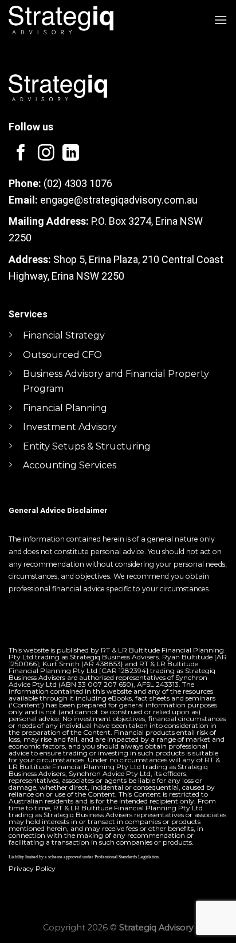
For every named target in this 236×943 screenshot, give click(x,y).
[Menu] (220, 20)
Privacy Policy (32, 868)
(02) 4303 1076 (78, 183)
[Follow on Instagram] (46, 154)
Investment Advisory (70, 426)
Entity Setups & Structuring (87, 446)
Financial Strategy (64, 335)
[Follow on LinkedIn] (70, 154)
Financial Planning (65, 408)
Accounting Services (69, 465)
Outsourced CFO (62, 354)
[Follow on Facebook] (21, 154)
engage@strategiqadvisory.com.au (119, 200)
